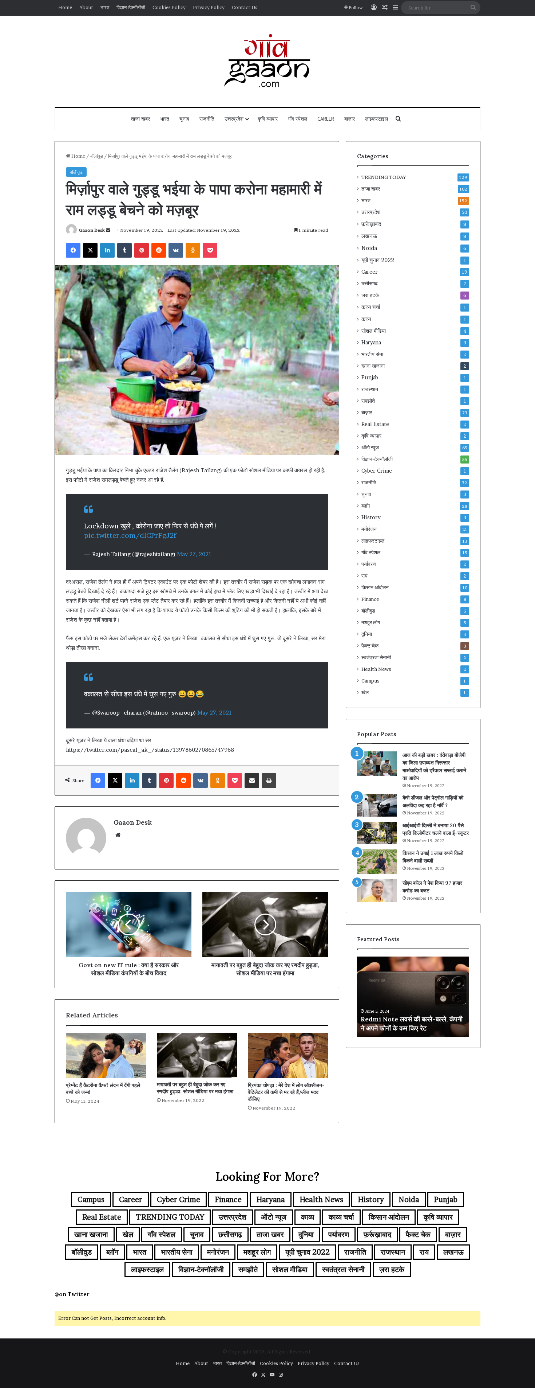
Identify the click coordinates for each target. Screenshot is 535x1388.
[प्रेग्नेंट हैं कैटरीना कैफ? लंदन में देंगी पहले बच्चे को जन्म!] (106, 1055)
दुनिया (366, 634)
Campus (370, 681)
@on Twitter (72, 1294)
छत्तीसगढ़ (369, 283)
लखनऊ (369, 235)
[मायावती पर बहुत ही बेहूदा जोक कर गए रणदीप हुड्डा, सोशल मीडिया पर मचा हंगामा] (197, 1055)
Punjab (369, 377)
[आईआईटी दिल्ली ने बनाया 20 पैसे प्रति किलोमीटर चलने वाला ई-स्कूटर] (377, 833)
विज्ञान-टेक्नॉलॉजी (130, 7)
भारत (104, 7)
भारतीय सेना (372, 354)
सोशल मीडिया (373, 331)
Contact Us (244, 7)
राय (364, 575)
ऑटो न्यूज (370, 447)
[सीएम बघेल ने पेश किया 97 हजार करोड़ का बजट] (377, 890)
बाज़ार (349, 119)
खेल (365, 692)
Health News (376, 669)
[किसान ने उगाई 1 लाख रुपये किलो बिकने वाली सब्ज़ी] (377, 861)
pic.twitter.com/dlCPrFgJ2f (130, 535)
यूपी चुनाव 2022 (377, 260)
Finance (370, 599)
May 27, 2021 (194, 554)
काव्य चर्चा (370, 307)
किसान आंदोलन (375, 587)
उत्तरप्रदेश (234, 119)
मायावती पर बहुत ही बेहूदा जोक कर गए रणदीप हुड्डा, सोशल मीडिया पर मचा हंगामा (195, 1088)
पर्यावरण (368, 564)
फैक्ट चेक (370, 646)
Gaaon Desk (92, 230)
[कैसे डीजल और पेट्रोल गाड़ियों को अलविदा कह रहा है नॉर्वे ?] (377, 805)
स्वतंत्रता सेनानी (376, 657)
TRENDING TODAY (383, 177)
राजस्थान (369, 389)
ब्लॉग (365, 506)
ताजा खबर (140, 119)
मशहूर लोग (370, 622)
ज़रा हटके (370, 295)
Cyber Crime (376, 471)
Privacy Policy (209, 7)
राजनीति (206, 119)
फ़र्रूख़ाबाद (371, 223)
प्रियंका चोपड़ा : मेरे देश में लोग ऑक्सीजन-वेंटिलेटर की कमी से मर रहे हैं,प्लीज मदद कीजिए (286, 1092)
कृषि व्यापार (268, 119)
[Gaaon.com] (267, 61)
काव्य (366, 319)
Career (325, 119)
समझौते (368, 401)
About (86, 7)
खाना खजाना (373, 366)
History (371, 517)
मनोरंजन (369, 529)
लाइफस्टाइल (376, 119)
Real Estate (375, 424)
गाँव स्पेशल (297, 119)
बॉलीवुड (96, 156)
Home (65, 7)
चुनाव (184, 119)
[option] (413, 997)
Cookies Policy (169, 7)
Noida (369, 248)
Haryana (371, 342)
